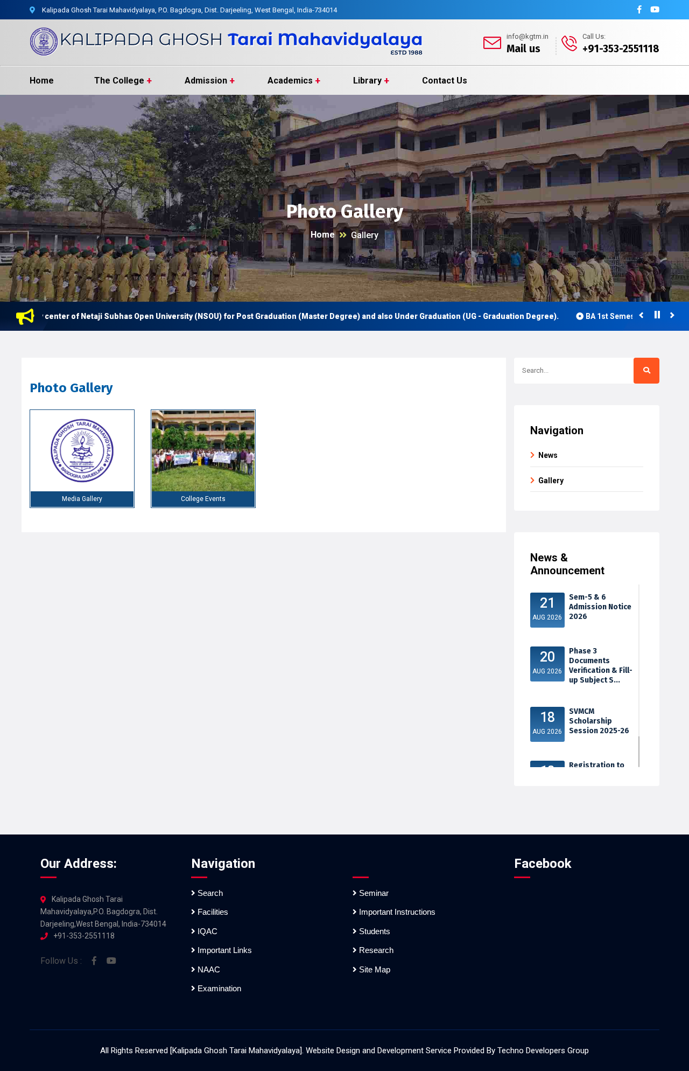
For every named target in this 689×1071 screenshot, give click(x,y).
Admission (206, 80)
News (548, 455)
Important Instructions (396, 911)
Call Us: (594, 36)
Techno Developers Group (543, 1050)
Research (375, 950)
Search (209, 893)
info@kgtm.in (528, 36)
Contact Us (444, 80)
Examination (218, 988)
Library (367, 80)
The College (119, 80)
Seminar (373, 893)
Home (42, 80)
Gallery (364, 235)
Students (373, 931)
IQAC (206, 931)
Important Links (223, 950)
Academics (290, 80)
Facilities (211, 911)
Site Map (373, 969)
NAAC (207, 969)
